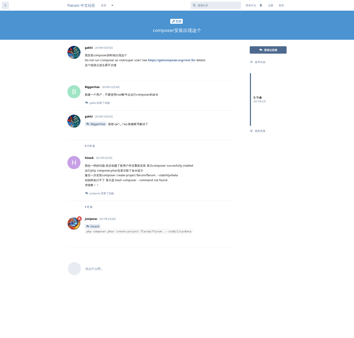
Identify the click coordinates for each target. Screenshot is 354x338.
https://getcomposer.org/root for (171, 60)
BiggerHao (98, 124)
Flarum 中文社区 (81, 5)
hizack (95, 226)
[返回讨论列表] (5, 5)
